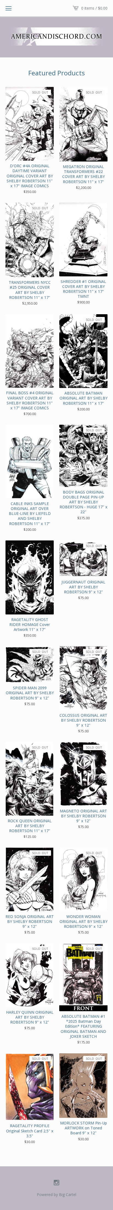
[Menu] (8, 8)
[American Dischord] (56, 36)
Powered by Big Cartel (56, 1194)
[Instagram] (56, 1183)
